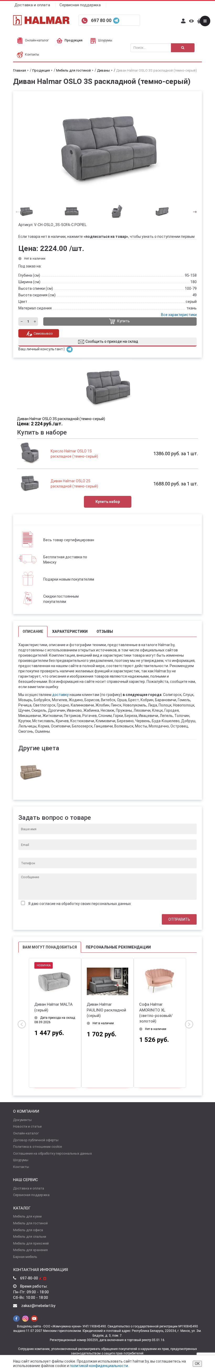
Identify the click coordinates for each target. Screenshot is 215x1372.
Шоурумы (105, 40)
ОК (197, 1364)
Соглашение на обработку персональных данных (52, 1153)
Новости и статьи (27, 1126)
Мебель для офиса (28, 1230)
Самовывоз (43, 333)
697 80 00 (101, 20)
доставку (60, 695)
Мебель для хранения (30, 1250)
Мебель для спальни (29, 1237)
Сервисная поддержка (80, 5)
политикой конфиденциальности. (99, 1366)
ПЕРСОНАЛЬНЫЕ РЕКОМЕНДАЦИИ (118, 947)
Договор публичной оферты (35, 1140)
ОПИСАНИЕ (33, 631)
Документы (22, 1120)
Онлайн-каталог (37, 40)
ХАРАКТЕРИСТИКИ (70, 631)
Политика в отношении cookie (37, 1147)
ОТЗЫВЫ (104, 631)
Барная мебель (25, 1257)
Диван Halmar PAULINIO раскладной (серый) (106, 1010)
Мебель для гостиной (30, 1223)
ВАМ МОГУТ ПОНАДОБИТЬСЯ (50, 947)
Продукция (73, 40)
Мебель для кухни (27, 1216)
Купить (123, 321)
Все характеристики (179, 315)
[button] (193, 211)
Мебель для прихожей (31, 1243)
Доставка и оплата (32, 5)
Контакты (32, 54)
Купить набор (107, 502)
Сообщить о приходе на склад (111, 341)
